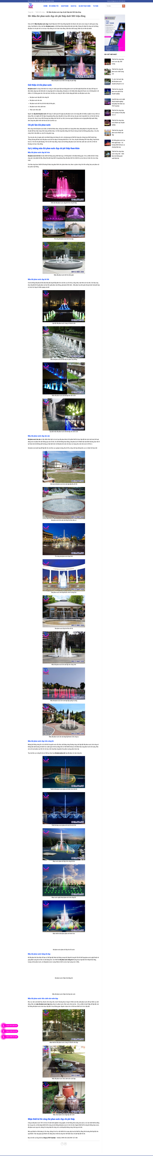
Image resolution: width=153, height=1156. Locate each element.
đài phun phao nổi (60, 753)
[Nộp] (123, 6)
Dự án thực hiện (85, 6)
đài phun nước (50, 26)
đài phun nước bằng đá (66, 979)
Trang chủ (30, 12)
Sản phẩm (64, 6)
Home (46, 6)
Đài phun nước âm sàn (34, 439)
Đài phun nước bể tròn (34, 156)
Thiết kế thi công (40, 12)
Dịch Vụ (73, 6)
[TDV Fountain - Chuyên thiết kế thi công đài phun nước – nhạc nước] (34, 6)
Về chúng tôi (53, 6)
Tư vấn (95, 6)
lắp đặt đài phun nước (40, 114)
